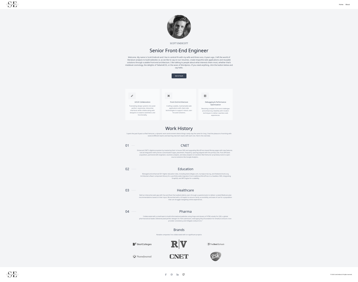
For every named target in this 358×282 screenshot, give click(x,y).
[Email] (172, 275)
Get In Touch (179, 76)
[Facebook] (166, 275)
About (348, 4)
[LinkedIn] (178, 275)
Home (341, 4)
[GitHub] (184, 275)
